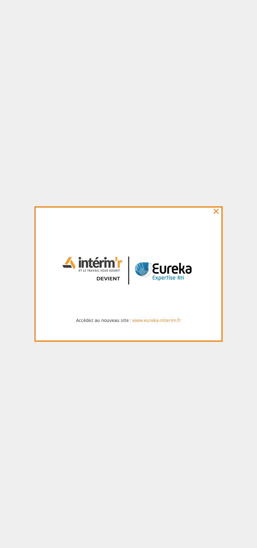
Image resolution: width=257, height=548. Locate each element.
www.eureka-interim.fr (156, 320)
